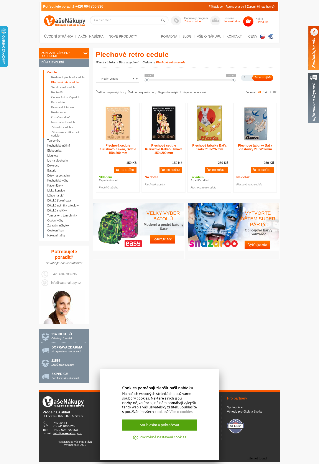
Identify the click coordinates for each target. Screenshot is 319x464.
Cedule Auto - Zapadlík (65, 97)
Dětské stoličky (57, 210)
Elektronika (54, 150)
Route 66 (56, 92)
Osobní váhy (55, 220)
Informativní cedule (63, 122)
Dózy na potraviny (58, 175)
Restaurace (58, 112)
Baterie (51, 170)
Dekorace (53, 165)
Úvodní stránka (58, 36)
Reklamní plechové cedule (67, 77)
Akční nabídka (91, 36)
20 (259, 92)
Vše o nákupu (209, 36)
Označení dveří (61, 117)
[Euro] (271, 36)
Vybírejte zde (162, 239)
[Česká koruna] (263, 36)
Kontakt (234, 36)
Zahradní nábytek (58, 225)
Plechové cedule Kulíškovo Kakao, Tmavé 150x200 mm (163, 149)
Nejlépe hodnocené (194, 92)
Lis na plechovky (58, 160)
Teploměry (53, 140)
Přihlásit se (216, 6)
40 (266, 92)
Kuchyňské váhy (57, 180)
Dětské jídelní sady (59, 200)
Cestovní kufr (55, 230)
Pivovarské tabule (62, 107)
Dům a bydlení (52, 62)
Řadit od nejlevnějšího (109, 92)
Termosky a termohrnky (62, 215)
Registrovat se (235, 6)
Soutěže (232, 20)
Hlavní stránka (105, 62)
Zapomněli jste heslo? (261, 6)
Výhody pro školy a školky (244, 411)
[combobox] (117, 79)
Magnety (52, 155)
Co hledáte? (102, 20)
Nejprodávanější (168, 92)
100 (275, 92)
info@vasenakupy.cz (66, 282)
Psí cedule (58, 102)
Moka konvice (56, 190)
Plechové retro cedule (65, 82)
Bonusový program (196, 20)
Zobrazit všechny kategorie (55, 54)
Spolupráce (235, 407)
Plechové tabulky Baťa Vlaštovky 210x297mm (255, 147)
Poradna (169, 36)
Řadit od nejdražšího (141, 92)
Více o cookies (181, 411)
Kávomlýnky (55, 185)
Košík (262, 20)
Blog (187, 36)
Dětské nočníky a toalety (63, 205)
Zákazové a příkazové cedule (65, 134)
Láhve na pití (55, 195)
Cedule (52, 72)
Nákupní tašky (56, 235)
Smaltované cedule (63, 87)
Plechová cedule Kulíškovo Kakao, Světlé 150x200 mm (117, 149)
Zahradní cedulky (62, 127)
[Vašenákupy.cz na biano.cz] (235, 425)
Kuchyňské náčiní (58, 145)
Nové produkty (123, 36)
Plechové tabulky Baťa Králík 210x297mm (209, 147)
